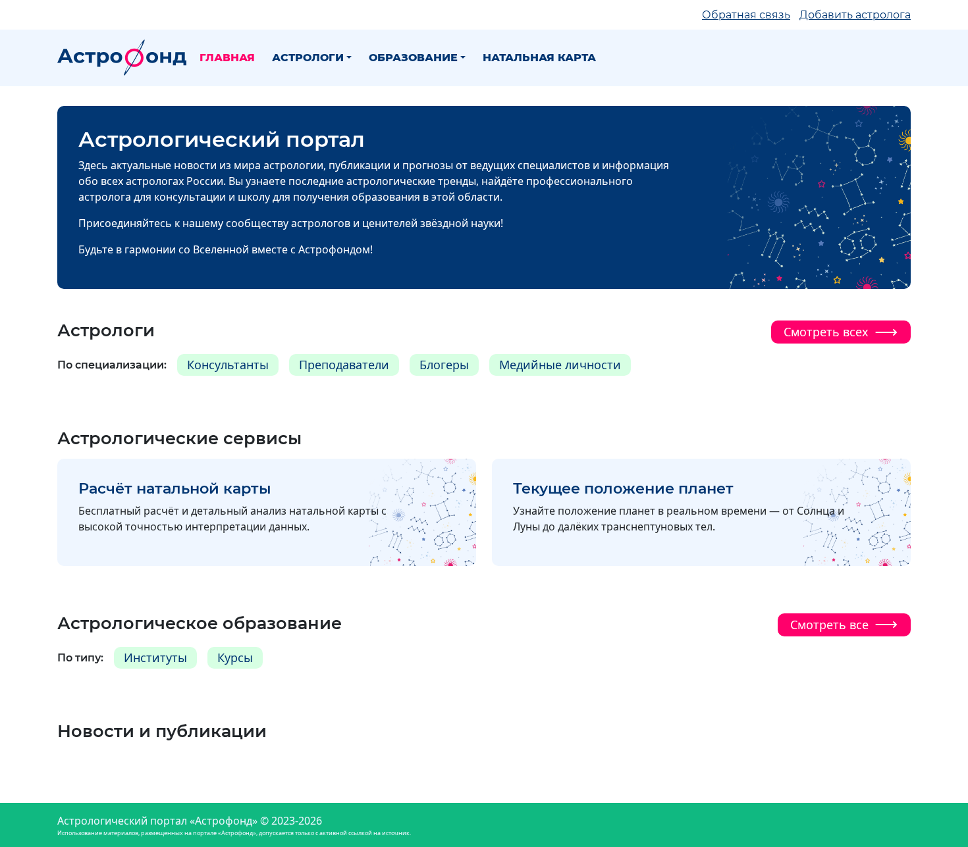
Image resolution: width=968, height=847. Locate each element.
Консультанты (228, 364)
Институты (155, 657)
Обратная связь (746, 15)
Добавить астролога (855, 15)
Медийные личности (560, 364)
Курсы (235, 657)
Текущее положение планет (623, 488)
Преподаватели (344, 364)
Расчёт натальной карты (174, 488)
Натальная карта (539, 57)
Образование (413, 57)
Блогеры (444, 364)
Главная (227, 57)
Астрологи (308, 57)
